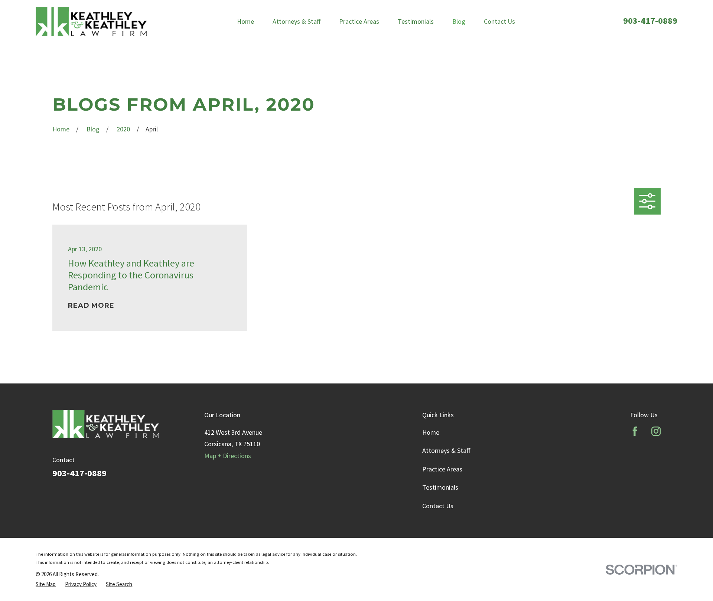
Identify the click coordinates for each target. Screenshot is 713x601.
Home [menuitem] (245, 21)
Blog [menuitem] (458, 21)
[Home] (91, 21)
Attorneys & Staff (446, 450)
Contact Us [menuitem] (499, 21)
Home (430, 432)
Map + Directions (227, 455)
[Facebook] (634, 431)
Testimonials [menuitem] (416, 21)
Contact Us (437, 506)
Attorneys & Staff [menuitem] (296, 21)
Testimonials (440, 487)
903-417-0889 (650, 20)
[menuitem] (46, 584)
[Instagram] (656, 431)
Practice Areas (442, 469)
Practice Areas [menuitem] (359, 21)
